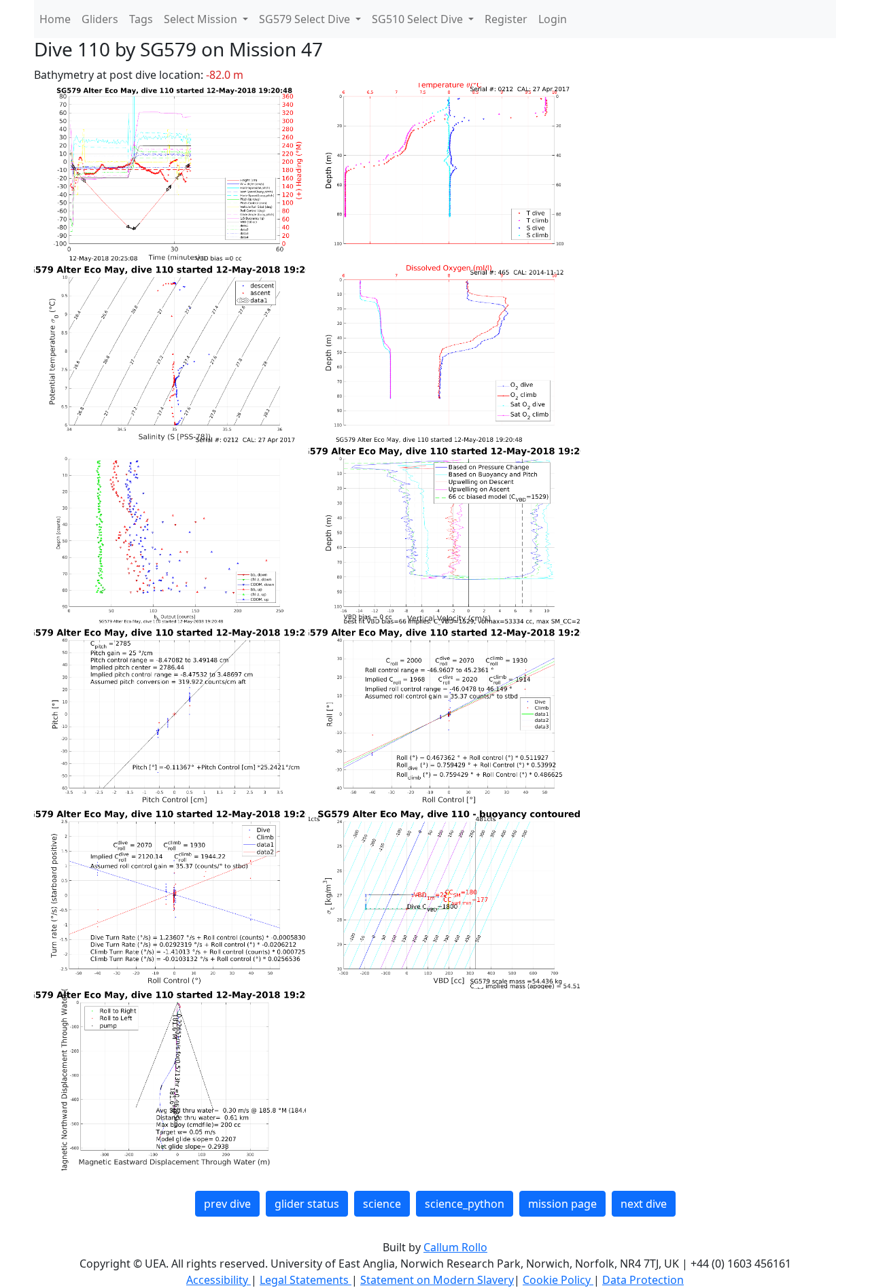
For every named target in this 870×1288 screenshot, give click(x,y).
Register (506, 19)
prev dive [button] (227, 1203)
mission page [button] (562, 1203)
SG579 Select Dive (306, 19)
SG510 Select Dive (419, 19)
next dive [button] (644, 1203)
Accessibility (218, 1279)
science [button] (382, 1203)
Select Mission (202, 19)
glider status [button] (307, 1203)
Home (55, 19)
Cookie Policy (558, 1279)
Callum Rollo (455, 1247)
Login (552, 19)
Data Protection (643, 1279)
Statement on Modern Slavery (437, 1279)
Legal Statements (305, 1279)
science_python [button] (464, 1203)
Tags (141, 19)
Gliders (100, 19)
